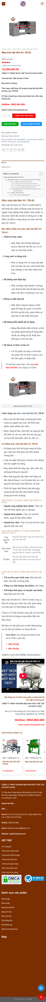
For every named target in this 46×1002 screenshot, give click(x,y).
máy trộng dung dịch (23, 141)
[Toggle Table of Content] (39, 174)
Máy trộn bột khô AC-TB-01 (14, 177)
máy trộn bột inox (32, 139)
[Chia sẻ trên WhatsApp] (3, 150)
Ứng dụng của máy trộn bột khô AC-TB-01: (26, 183)
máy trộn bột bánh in (19, 139)
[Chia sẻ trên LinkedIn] (23, 150)
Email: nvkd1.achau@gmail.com (21, 194)
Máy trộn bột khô (30, 49)
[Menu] (3, 4)
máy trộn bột (9, 139)
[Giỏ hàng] (42, 3)
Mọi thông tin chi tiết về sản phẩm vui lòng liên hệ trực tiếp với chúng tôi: (27, 189)
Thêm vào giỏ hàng (23, 116)
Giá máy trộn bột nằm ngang (11, 763)
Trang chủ (6, 49)
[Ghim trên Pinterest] (19, 150)
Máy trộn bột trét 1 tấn (34, 762)
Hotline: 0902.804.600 (17, 192)
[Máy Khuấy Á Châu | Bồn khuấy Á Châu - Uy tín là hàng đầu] (23, 4)
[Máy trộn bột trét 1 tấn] (34, 747)
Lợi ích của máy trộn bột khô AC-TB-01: (26, 187)
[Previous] (1, 756)
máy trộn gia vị (11, 141)
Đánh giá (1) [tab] (6, 167)
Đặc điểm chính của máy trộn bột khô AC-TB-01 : (24, 179)
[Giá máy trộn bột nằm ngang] (12, 747)
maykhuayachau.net (17, 834)
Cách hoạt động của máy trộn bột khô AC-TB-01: (28, 185)
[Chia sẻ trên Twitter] (11, 150)
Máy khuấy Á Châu (16, 145)
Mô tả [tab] (4, 163)
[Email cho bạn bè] (15, 150)
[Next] (44, 756)
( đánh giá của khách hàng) (11, 65)
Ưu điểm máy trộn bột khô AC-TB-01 (22, 181)
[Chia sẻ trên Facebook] (7, 150)
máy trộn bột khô (25, 413)
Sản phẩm (16, 49)
